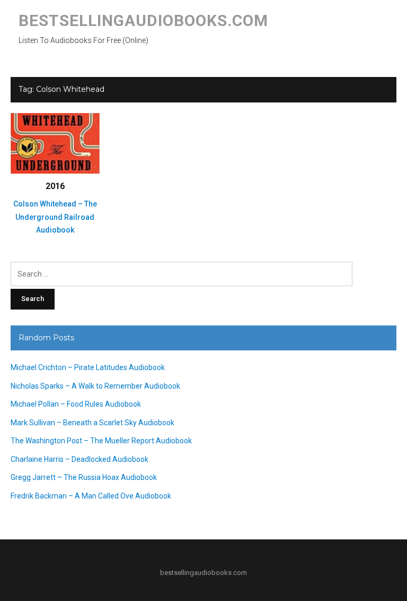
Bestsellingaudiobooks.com (143, 20)
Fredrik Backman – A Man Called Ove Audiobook (91, 496)
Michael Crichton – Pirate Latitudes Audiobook (88, 367)
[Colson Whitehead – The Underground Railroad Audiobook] (55, 143)
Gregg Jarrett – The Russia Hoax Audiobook (84, 477)
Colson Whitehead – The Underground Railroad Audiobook (55, 217)
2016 (55, 186)
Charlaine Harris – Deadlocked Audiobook (79, 459)
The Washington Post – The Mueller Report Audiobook (101, 440)
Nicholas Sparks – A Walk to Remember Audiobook (95, 386)
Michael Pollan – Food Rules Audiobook (76, 404)
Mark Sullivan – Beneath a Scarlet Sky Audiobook (92, 422)
